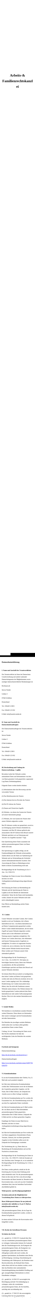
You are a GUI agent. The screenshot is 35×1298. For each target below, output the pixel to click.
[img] (17, 332)
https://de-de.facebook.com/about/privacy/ (14, 1055)
